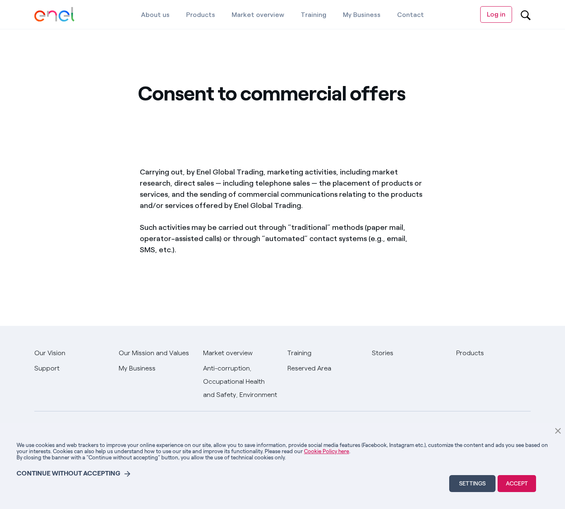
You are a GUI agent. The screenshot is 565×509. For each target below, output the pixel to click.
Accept (517, 483)
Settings (472, 483)
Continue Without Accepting (68, 473)
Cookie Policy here (326, 451)
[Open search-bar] (525, 14)
